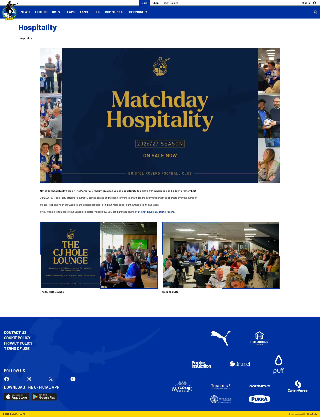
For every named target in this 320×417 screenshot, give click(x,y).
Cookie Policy (17, 338)
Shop (155, 2)
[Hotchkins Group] (259, 338)
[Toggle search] (315, 12)
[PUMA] (220, 338)
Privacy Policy (18, 343)
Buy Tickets (171, 2)
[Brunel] (240, 364)
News (25, 12)
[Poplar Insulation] (201, 364)
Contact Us (15, 332)
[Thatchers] (220, 386)
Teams (70, 12)
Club (144, 2)
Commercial (114, 12)
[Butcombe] (182, 386)
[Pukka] (259, 399)
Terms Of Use (17, 348)
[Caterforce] (298, 386)
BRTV (56, 12)
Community (138, 12)
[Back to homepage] (9, 11)
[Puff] (278, 364)
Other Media (312, 414)
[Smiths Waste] (259, 386)
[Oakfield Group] (220, 399)
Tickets (40, 12)
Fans (84, 12)
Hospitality (25, 38)
